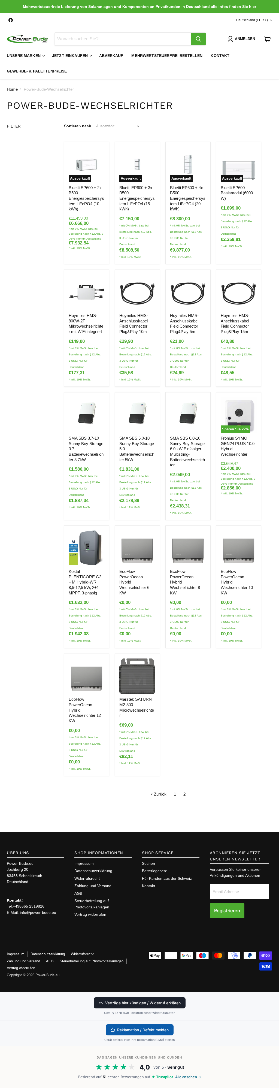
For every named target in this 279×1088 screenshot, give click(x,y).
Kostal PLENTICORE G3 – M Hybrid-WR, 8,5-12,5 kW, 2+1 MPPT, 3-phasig (85, 582)
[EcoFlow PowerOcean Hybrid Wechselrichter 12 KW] (87, 676)
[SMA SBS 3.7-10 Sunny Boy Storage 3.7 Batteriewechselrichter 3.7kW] (87, 415)
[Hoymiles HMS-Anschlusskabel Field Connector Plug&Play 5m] (188, 292)
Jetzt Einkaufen (70, 55)
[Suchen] (198, 39)
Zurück (159, 794)
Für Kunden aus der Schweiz (167, 878)
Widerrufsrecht (87, 878)
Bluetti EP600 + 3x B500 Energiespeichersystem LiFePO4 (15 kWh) (137, 198)
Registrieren (227, 910)
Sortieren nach (77, 126)
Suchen (148, 863)
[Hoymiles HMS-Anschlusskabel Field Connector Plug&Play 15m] (239, 292)
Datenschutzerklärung (93, 871)
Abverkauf (111, 55)
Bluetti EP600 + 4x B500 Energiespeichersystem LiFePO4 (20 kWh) (187, 198)
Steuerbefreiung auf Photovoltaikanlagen (91, 961)
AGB (78, 893)
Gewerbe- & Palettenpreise (37, 71)
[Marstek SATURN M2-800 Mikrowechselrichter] (137, 676)
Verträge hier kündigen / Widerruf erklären (143, 1003)
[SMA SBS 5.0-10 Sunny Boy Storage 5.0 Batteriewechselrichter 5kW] (137, 415)
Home (12, 89)
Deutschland (252, 20)
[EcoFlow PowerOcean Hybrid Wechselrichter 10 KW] (239, 548)
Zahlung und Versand (92, 886)
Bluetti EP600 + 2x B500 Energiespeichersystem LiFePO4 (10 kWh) (86, 198)
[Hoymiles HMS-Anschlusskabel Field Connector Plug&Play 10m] (137, 292)
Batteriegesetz (154, 871)
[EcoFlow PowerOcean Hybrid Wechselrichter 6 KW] (137, 548)
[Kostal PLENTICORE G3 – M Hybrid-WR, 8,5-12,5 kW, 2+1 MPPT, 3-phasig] (87, 548)
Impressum (84, 863)
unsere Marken (24, 55)
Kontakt (220, 55)
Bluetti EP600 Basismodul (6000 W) (237, 193)
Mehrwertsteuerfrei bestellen (166, 55)
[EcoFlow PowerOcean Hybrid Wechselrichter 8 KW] (188, 548)
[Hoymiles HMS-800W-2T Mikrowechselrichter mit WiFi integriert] (87, 292)
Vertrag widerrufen (90, 914)
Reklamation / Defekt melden (143, 1029)
